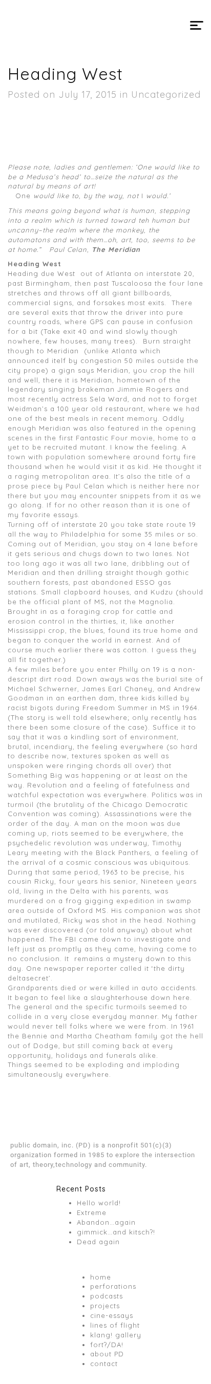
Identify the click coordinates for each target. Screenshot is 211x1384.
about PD (107, 1354)
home (100, 1277)
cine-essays (111, 1315)
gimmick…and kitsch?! (116, 1232)
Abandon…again (106, 1222)
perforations (113, 1286)
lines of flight (115, 1325)
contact (104, 1363)
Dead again (98, 1242)
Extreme (92, 1212)
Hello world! (99, 1203)
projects (105, 1306)
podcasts (106, 1296)
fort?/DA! (106, 1344)
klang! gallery (115, 1335)
